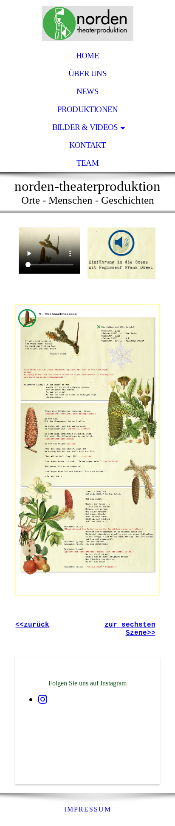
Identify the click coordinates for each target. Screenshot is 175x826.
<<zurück (32, 625)
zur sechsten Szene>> (129, 629)
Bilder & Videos (85, 127)
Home (87, 55)
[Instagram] (42, 699)
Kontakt (87, 145)
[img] (87, 23)
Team (87, 162)
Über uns (87, 73)
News (87, 91)
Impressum (87, 809)
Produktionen (87, 109)
